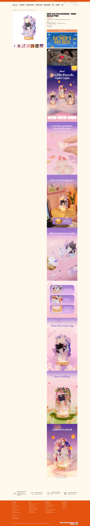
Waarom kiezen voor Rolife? (33, 509)
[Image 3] (23, 46)
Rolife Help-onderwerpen (33, 508)
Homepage (14, 10)
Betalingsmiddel (48, 503)
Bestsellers (64, 506)
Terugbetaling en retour (32, 506)
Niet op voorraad (62, 30)
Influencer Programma (15, 509)
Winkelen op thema (39, 5)
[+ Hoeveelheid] (51, 28)
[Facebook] (13, 518)
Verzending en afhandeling (50, 505)
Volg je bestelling (31, 505)
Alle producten (21, 5)
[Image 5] (32, 46)
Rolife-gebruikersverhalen (16, 512)
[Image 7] (41, 46)
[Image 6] (37, 46)
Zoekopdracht (64, 508)
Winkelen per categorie (30, 5)
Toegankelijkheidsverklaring (50, 512)
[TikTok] (16, 518)
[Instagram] (14, 518)
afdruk (47, 508)
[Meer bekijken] (67, 478)
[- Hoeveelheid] (47, 28)
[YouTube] (18, 518)
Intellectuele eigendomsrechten (50, 509)
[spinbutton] (49, 28)
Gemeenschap (14, 505)
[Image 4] (28, 46)
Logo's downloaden (15, 515)
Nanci (53, 5)
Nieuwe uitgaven (64, 505)
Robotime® (32, 523)
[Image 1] (14, 46)
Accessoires (58, 5)
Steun (62, 5)
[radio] (51, 23)
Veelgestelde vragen (32, 512)
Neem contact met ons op (16, 506)
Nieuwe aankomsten (47, 5)
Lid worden (14, 508)
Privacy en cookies (48, 506)
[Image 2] (19, 46)
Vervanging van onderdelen (33, 503)
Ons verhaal (14, 503)
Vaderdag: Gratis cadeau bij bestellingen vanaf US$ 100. (45, 0)
